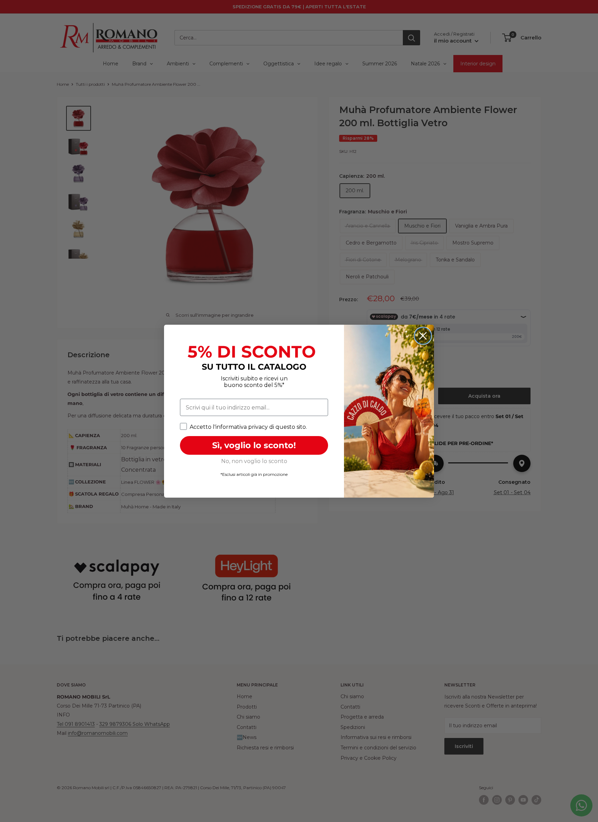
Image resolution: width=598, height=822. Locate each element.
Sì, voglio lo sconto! (254, 445)
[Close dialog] (423, 335)
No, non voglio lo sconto (254, 461)
